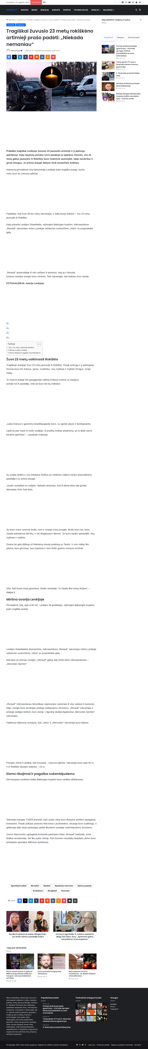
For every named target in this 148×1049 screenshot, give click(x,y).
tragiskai (53, 891)
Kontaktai (137, 1045)
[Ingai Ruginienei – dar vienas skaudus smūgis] (81, 1012)
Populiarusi (108, 37)
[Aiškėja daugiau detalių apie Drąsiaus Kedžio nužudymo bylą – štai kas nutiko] (108, 97)
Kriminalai (29, 20)
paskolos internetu (64, 886)
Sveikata (56, 10)
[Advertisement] (51, 132)
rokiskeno (38, 891)
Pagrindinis (12, 20)
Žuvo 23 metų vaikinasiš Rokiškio (21, 347)
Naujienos (108, 10)
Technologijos (81, 10)
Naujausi (120, 37)
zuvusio (65, 891)
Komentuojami (134, 37)
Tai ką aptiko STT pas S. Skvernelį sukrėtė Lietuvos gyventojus (127, 64)
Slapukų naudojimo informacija (122, 1045)
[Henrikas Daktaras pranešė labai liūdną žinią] (108, 86)
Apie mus (91, 1045)
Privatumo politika (103, 1045)
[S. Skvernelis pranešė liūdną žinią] (108, 76)
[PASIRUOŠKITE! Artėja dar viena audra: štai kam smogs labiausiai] (91, 1018)
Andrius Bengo (15, 50)
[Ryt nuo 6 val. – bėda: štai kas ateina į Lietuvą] (91, 1012)
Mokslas (45, 10)
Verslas (95, 10)
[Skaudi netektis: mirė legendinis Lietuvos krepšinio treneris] (102, 1018)
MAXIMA (113, 1004)
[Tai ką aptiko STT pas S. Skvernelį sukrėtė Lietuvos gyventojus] (108, 65)
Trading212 (114, 1009)
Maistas (24, 10)
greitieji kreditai (19, 886)
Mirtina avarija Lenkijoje (18, 350)
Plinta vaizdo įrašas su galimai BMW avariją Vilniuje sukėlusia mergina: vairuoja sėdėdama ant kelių (19, 974)
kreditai (35, 886)
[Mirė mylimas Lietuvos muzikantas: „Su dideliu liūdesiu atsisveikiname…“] (83, 961)
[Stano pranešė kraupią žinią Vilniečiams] (51, 961)
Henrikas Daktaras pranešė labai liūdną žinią (127, 84)
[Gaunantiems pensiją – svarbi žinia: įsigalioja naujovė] (81, 1018)
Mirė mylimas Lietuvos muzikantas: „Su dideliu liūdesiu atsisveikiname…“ (80, 2)
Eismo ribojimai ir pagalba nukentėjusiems (24, 353)
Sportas (67, 10)
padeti (47, 886)
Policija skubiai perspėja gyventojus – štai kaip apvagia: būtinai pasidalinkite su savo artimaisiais (126, 51)
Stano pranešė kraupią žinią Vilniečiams (49, 972)
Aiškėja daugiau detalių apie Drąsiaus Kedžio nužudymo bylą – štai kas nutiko (128, 96)
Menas (34, 10)
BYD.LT (112, 1007)
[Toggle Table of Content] (37, 344)
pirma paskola (85, 886)
